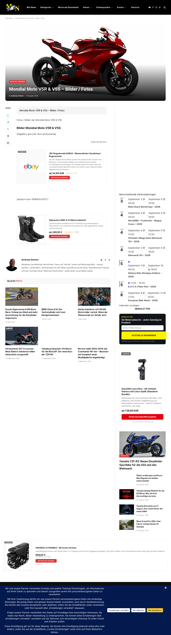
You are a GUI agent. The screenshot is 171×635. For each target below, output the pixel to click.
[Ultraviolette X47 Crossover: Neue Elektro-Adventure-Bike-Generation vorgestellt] (21, 336)
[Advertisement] (139, 146)
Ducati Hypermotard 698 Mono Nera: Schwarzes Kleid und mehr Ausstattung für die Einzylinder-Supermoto (21, 313)
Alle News (31, 7)
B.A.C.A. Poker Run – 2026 (142, 286)
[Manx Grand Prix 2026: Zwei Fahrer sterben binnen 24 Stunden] (126, 525)
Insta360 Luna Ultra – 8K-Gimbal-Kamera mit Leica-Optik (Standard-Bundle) (140, 391)
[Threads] (8, 136)
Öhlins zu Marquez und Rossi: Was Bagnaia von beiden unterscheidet (149, 478)
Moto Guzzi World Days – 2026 (144, 206)
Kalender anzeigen (129, 305)
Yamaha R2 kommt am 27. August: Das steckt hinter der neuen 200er (149, 508)
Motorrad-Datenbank (68, 7)
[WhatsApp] (8, 115)
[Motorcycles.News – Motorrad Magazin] (12, 7)
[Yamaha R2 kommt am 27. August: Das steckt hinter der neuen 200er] (126, 509)
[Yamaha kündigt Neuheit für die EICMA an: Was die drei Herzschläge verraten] (126, 494)
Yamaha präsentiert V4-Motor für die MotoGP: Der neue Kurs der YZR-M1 (57, 351)
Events (120, 7)
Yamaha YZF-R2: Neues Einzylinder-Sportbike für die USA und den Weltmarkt (141, 465)
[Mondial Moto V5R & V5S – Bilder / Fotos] (85, 62)
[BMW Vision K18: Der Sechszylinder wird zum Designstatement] (58, 296)
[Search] (164, 7)
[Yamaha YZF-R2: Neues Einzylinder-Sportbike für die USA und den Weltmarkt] (142, 444)
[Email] (8, 142)
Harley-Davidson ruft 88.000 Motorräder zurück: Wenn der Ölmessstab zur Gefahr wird (93, 312)
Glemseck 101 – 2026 (139, 255)
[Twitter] (8, 129)
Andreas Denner (17, 96)
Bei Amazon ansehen (59, 177)
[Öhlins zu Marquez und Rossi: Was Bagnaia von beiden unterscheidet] (126, 479)
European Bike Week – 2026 (143, 300)
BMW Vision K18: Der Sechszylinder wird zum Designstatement (53, 312)
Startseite (8, 18)
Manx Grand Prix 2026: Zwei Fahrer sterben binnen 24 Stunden (148, 524)
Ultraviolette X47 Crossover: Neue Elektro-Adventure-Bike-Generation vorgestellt (20, 351)
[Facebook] (8, 122)
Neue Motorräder (17, 82)
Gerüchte (124, 456)
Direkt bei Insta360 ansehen (142, 417)
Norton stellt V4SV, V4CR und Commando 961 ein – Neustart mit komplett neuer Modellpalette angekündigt (93, 353)
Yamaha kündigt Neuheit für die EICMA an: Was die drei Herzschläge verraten (150, 493)
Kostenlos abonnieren (144, 335)
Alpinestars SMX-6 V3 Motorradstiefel (67, 220)
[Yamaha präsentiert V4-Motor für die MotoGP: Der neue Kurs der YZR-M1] (58, 336)
